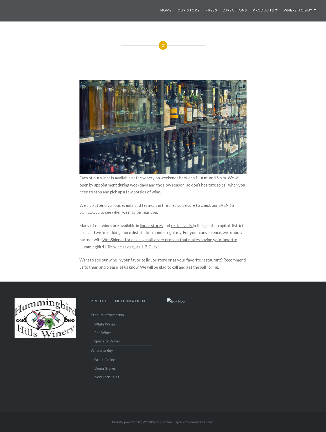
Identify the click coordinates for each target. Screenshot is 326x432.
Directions (235, 10)
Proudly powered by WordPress (135, 422)
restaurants (182, 225)
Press (211, 10)
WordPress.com (202, 422)
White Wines (104, 324)
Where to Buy (298, 10)
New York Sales (106, 377)
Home (166, 10)
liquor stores (151, 225)
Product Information (107, 315)
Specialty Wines (107, 341)
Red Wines (102, 333)
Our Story (189, 10)
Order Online (104, 359)
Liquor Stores (105, 368)
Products (263, 10)
